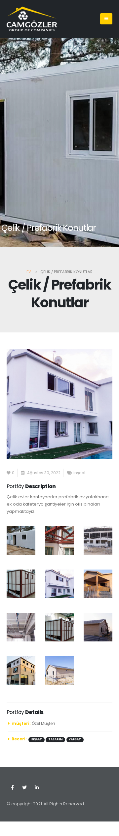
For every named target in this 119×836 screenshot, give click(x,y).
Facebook (12, 787)
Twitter (24, 787)
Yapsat (75, 739)
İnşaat (79, 473)
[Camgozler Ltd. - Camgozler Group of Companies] (32, 19)
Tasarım (55, 739)
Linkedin (37, 787)
